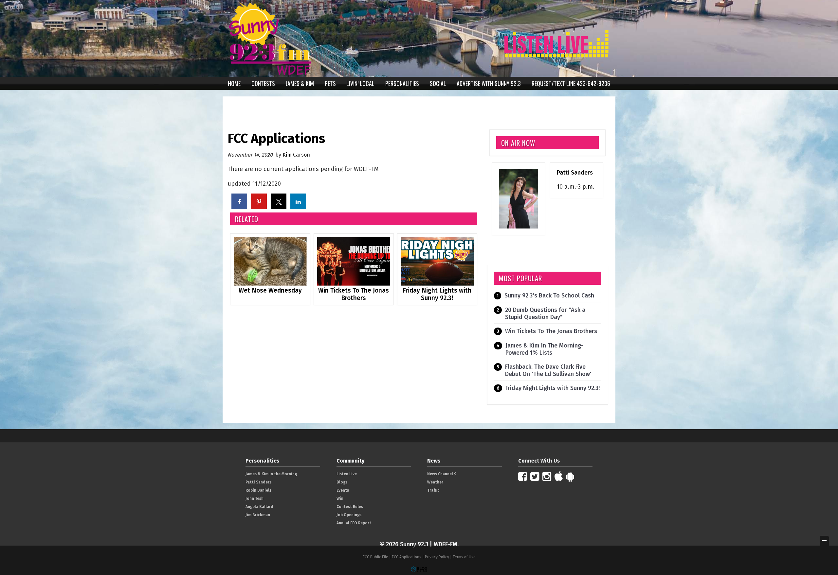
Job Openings (349, 515)
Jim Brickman (258, 515)
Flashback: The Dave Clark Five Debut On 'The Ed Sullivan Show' (548, 370)
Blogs (342, 482)
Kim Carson (296, 155)
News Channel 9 (441, 474)
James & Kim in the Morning (271, 474)
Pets (330, 83)
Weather (435, 482)
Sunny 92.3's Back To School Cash (549, 295)
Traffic (433, 490)
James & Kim (299, 83)
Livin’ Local (360, 83)
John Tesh (255, 498)
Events (343, 490)
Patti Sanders (575, 172)
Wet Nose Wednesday (270, 290)
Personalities (402, 83)
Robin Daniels (258, 490)
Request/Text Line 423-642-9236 (571, 83)
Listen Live (347, 474)
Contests (263, 83)
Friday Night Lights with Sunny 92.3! (437, 294)
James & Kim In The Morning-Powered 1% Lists (544, 349)
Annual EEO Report (354, 523)
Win (340, 498)
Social (438, 83)
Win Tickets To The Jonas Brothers (353, 294)
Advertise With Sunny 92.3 (489, 83)
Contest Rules (350, 506)
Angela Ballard (259, 506)
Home (234, 83)
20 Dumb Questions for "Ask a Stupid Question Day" (545, 313)
